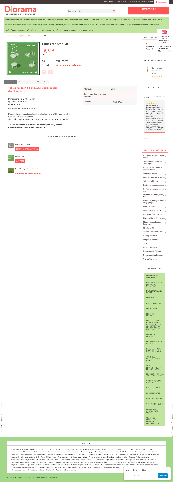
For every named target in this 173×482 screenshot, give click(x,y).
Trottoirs (53, 465)
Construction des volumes (83, 25)
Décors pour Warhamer (152, 276)
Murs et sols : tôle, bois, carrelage (34, 452)
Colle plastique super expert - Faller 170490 (158, 70)
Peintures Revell (26, 454)
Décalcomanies (153, 454)
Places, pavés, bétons (29, 467)
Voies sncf (68, 465)
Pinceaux (71, 454)
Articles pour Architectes (152, 232)
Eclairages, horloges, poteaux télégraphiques (154, 202)
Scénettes (96, 467)
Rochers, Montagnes (37, 449)
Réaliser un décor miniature (154, 342)
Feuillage (116, 452)
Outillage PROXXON (110, 454)
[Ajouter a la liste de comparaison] (50, 72)
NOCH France (151, 309)
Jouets (41, 30)
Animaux (58, 467)
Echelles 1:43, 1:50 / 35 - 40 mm (22, 36)
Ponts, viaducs (16, 467)
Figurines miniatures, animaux (77, 19)
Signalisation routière (34, 465)
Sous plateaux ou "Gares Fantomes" (88, 454)
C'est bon (162, 475)
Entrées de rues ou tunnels (20, 470)
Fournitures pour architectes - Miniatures (154, 284)
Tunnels (46, 465)
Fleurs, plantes (63, 457)
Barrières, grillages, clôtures (82, 465)
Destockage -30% (86, 30)
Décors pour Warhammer (153, 255)
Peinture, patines (40, 25)
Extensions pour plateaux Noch (130, 454)
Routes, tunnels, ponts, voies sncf (148, 19)
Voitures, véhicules (100, 19)
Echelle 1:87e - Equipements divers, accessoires (118, 467)
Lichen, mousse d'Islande (19, 449)
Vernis (144, 454)
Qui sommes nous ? (154, 404)
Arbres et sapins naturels (94, 449)
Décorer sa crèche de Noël (154, 335)
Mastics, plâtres (116, 449)
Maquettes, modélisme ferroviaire (152, 223)
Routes (60, 465)
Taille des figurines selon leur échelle (153, 358)
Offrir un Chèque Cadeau (113, 2)
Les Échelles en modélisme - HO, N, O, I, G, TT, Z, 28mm (154, 350)
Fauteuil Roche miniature (23, 144)
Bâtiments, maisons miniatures (147, 465)
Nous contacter (147, 2)
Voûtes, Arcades (121, 457)
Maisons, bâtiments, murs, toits (18, 25)
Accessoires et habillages (56, 452)
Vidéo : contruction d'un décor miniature (153, 367)
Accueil (7, 36)
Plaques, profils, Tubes (143, 452)
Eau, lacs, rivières (141, 449)
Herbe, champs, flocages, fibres (73, 449)
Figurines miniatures (46, 467)
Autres (126, 449)
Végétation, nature (55, 19)
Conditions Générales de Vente (152, 411)
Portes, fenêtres (16, 452)
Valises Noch (15, 454)
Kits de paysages (75, 457)
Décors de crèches (54, 30)
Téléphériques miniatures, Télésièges (20, 30)
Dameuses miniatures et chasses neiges (143, 25)
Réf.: (44, 61)
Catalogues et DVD (150, 236)
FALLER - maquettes (154, 303)
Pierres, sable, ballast (53, 449)
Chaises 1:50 (19, 157)
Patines (106, 449)
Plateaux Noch (70, 30)
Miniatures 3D (148, 228)
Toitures (132, 457)
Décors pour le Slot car (152, 251)
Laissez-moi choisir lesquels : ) (135, 476)
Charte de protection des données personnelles (153, 420)
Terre (43, 457)
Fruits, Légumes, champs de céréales (102, 457)
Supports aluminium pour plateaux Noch (25, 457)
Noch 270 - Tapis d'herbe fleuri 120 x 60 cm (29, 169)
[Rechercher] (114, 11)
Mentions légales (154, 398)
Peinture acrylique (87, 452)
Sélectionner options (27, 149)
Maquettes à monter (151, 240)
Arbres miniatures (73, 452)
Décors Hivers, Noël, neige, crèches (153, 157)
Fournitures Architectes (34, 19)
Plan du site (127, 2)
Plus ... (146, 139)
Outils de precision (126, 452)
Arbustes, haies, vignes (103, 452)
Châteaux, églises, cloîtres (126, 465)
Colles (132, 449)
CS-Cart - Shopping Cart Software (46, 478)
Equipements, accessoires (120, 19)
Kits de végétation (40, 454)
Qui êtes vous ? (153, 388)
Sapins (154, 452)
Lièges (85, 457)
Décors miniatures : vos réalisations (154, 375)
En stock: (46, 65)
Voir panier (136, 2)
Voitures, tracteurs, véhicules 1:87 (42, 470)
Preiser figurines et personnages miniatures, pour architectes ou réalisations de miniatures (154, 325)
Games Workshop (150, 259)
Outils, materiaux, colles (59, 25)
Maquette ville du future (154, 292)
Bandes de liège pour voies (57, 454)
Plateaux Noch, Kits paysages (154, 218)
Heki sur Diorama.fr (151, 315)
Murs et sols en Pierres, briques (105, 465)
